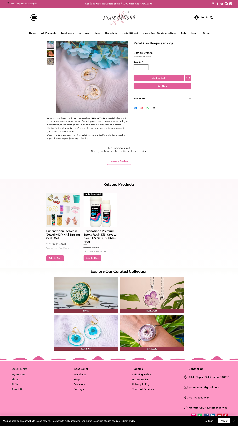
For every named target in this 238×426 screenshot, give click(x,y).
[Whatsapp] (230, 3)
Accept (224, 420)
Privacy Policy (128, 420)
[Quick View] (63, 210)
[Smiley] (186, 407)
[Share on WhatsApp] (148, 108)
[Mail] (186, 387)
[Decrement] (136, 67)
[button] (212, 17)
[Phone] (186, 397)
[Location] (185, 377)
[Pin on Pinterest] (142, 108)
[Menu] (33, 17)
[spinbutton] (141, 67)
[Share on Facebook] (136, 108)
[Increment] (146, 67)
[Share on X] (154, 108)
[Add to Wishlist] (188, 78)
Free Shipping (147, 56)
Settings (209, 420)
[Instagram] (213, 3)
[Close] (234, 420)
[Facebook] (217, 3)
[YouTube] (221, 3)
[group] (119, 227)
